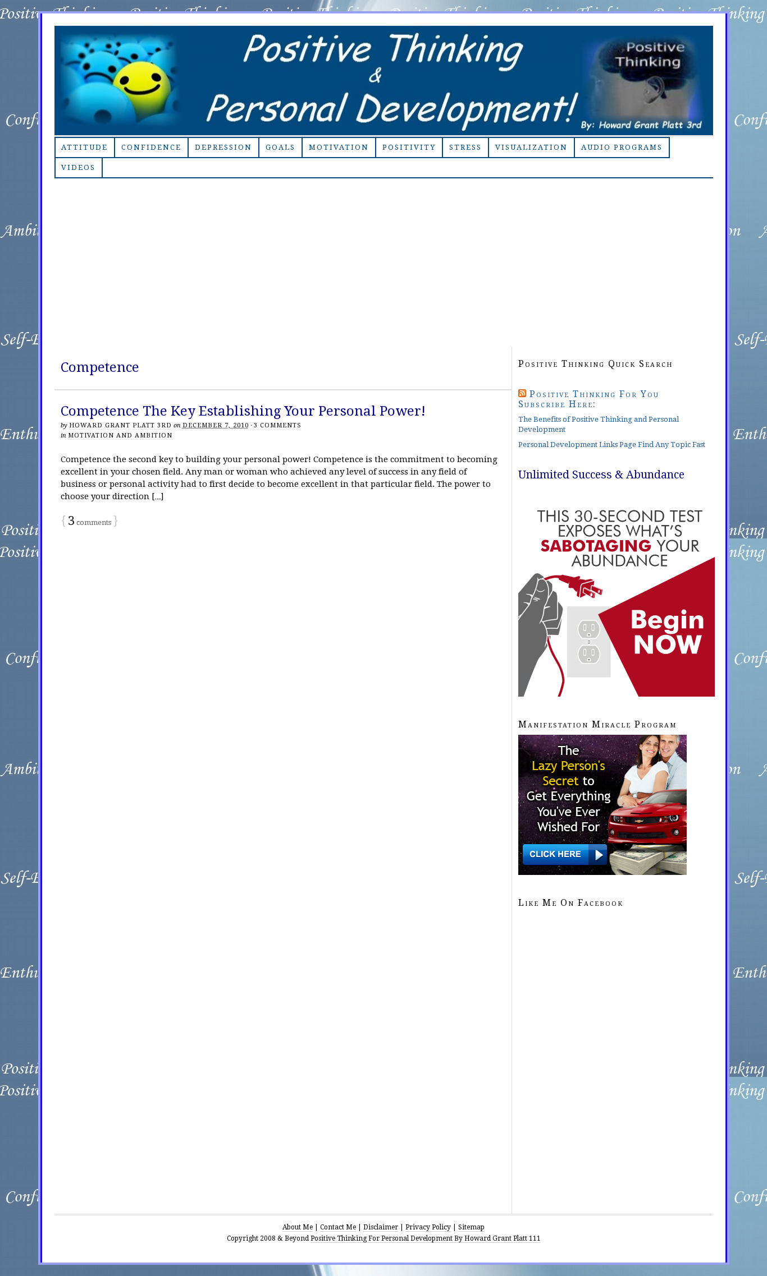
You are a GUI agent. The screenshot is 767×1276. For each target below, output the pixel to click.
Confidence (151, 147)
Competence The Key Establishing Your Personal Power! (243, 411)
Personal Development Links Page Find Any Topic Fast (611, 444)
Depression (223, 147)
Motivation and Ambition (120, 435)
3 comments (278, 425)
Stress (465, 147)
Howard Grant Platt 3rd (120, 425)
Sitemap (471, 1227)
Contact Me (338, 1227)
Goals (280, 147)
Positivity (409, 147)
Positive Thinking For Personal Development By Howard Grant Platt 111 (426, 1238)
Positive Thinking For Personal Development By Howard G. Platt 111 (383, 80)
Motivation (339, 147)
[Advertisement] (383, 262)
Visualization (531, 147)
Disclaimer (380, 1227)
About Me (297, 1227)
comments (89, 522)
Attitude (84, 147)
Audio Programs (622, 147)
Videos (78, 167)
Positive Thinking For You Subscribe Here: (588, 399)
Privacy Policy (428, 1227)
